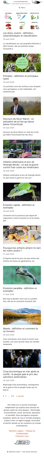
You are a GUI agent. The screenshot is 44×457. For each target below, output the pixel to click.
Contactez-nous (22, 436)
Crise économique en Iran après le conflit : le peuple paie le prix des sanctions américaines (21, 374)
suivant (20, 396)
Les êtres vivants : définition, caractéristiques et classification (20, 34)
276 (13, 396)
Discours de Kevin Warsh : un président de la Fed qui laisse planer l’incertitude (18, 122)
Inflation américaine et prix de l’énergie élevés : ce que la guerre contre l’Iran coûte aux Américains (21, 165)
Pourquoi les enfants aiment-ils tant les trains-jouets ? (22, 249)
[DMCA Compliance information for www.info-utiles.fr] (22, 444)
